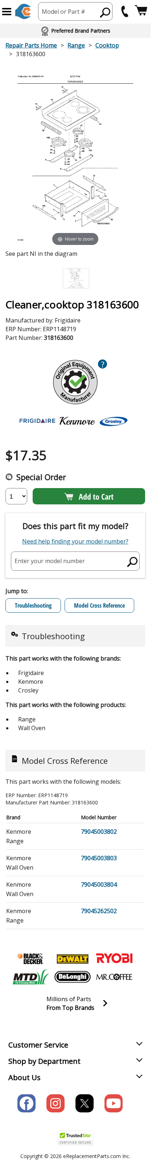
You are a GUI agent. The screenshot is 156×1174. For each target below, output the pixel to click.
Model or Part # (63, 12)
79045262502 (99, 911)
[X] (84, 1103)
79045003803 (99, 858)
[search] (105, 12)
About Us (24, 1077)
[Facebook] (26, 1103)
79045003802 (99, 832)
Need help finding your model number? (75, 541)
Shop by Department (44, 1061)
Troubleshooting (33, 605)
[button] (6, 12)
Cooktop (107, 45)
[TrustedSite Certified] (75, 1138)
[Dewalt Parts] (72, 959)
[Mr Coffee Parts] (114, 977)
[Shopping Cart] (141, 11)
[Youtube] (113, 1103)
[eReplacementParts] (23, 11)
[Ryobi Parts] (114, 959)
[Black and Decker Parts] (31, 959)
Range (76, 45)
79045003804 (99, 884)
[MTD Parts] (31, 977)
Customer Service (38, 1045)
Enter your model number (50, 561)
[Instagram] (55, 1103)
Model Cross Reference (99, 605)
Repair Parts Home (31, 45)
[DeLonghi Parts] (72, 977)
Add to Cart (96, 496)
